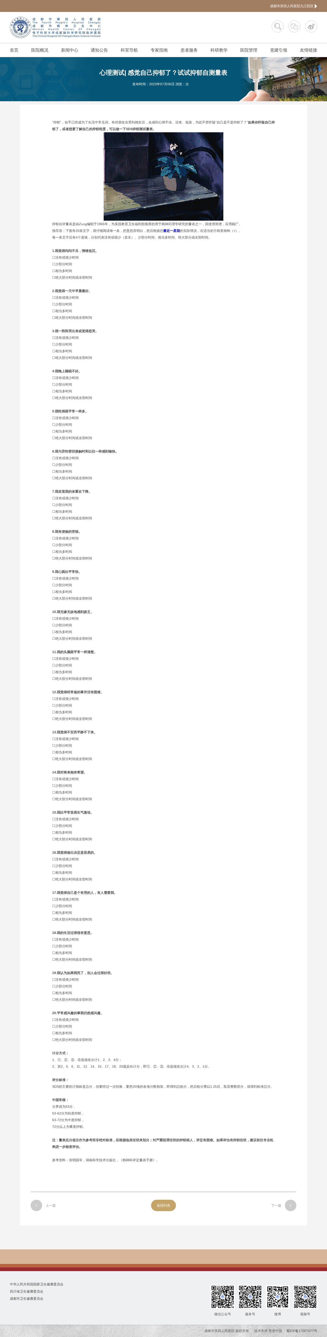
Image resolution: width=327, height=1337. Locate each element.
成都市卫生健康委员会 (26, 1298)
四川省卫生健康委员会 (26, 1291)
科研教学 (219, 50)
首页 (14, 50)
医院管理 (248, 50)
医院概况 (39, 50)
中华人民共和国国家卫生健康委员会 (36, 1284)
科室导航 (129, 50)
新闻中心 (69, 50)
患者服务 (189, 50)
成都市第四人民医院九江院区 (292, 6)
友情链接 (308, 50)
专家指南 (159, 50)
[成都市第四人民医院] (55, 27)
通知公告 (99, 50)
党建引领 (278, 50)
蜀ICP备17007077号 (301, 1331)
